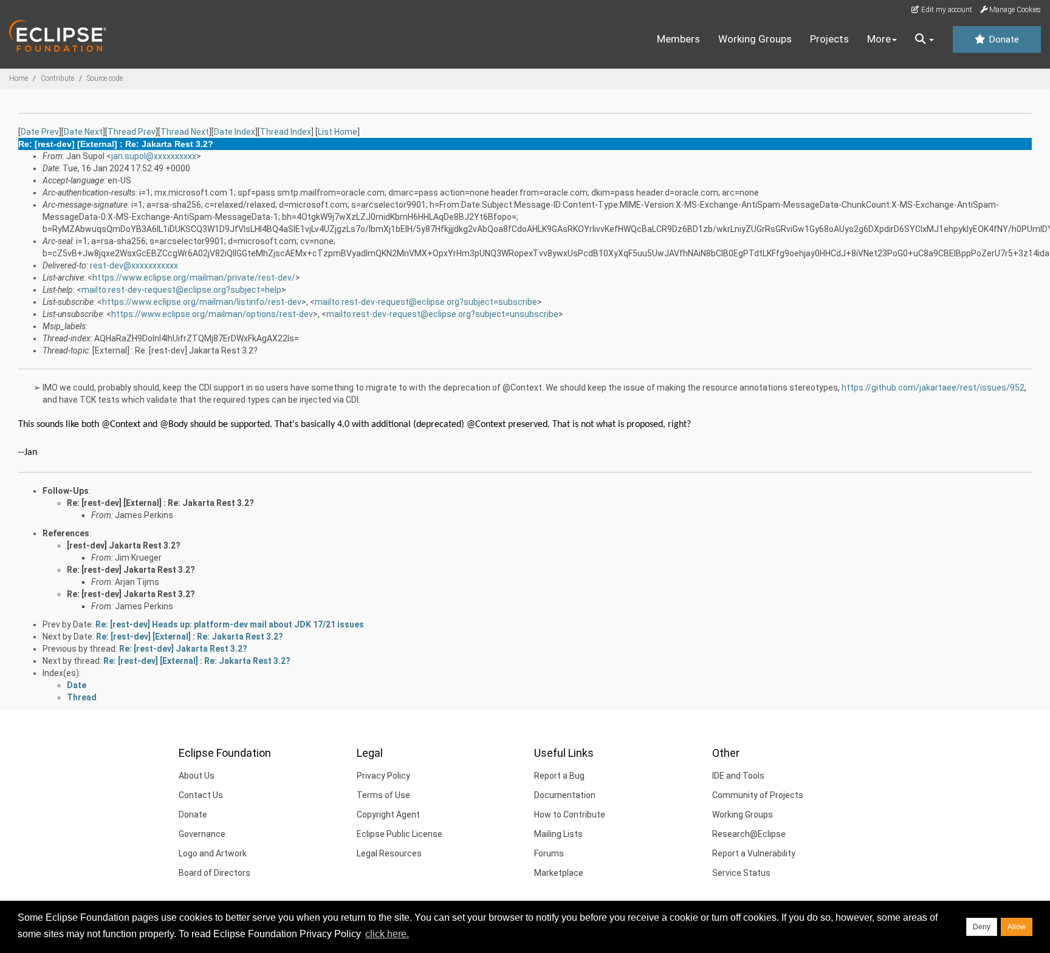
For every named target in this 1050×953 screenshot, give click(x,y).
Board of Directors (214, 873)
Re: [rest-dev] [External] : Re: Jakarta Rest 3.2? (160, 503)
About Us (196, 776)
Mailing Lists (558, 834)
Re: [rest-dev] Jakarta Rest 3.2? (131, 570)
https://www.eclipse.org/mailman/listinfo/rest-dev (201, 302)
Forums (549, 853)
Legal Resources (389, 853)
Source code (105, 78)
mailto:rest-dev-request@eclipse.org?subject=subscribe (426, 302)
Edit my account (945, 9)
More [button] (879, 39)
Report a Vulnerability (753, 853)
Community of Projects (757, 795)
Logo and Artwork (213, 853)
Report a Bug (559, 776)
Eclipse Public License (399, 834)
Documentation (564, 795)
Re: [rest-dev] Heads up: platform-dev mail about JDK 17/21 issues (229, 624)
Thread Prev (132, 132)
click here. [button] (387, 934)
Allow (1016, 927)
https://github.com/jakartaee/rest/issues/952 (933, 387)
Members (678, 39)
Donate (1002, 39)
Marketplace (558, 873)
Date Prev (40, 132)
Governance (202, 834)
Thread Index (285, 132)
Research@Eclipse (749, 834)
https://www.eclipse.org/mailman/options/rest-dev (212, 314)
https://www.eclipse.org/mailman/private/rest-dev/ (193, 277)
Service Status (741, 873)
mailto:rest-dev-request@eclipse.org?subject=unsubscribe (442, 314)
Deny (981, 927)
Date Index (234, 132)
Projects (829, 39)
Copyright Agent (388, 814)
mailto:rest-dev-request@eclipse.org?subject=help (181, 290)
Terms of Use (383, 795)
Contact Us (201, 795)
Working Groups (755, 39)
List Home (337, 132)
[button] (924, 39)
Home (18, 78)
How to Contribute (569, 814)
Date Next (83, 132)
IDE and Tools (738, 776)
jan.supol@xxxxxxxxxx (153, 156)
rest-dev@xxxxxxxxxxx (134, 265)
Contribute (57, 78)
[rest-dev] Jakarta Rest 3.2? (123, 545)
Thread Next (184, 132)
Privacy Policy (383, 776)
